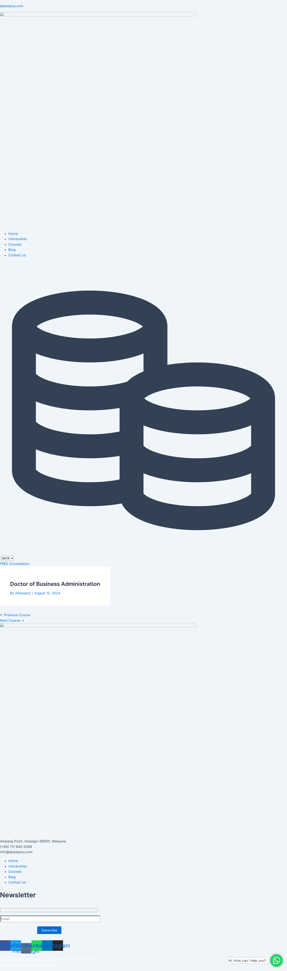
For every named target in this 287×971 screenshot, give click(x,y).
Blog (12, 249)
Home (13, 233)
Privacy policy (11, 965)
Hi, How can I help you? (247, 960)
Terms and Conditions (41, 965)
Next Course (12, 620)
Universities (17, 239)
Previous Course (15, 615)
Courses (14, 244)
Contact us (17, 255)
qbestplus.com (11, 6)
